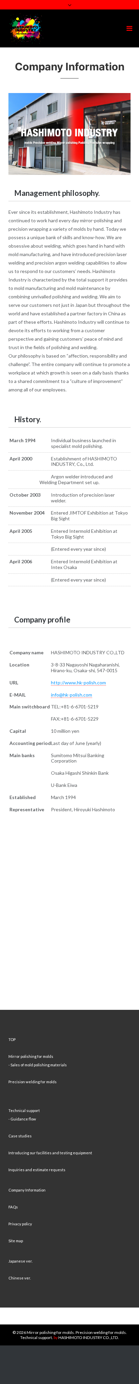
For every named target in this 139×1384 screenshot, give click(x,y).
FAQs (13, 1207)
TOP (12, 1039)
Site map (15, 1241)
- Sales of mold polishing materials (37, 1065)
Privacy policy (20, 1224)
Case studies (20, 1136)
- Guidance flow (22, 1119)
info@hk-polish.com (71, 695)
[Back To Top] (122, 1368)
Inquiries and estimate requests (36, 1169)
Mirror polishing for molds (30, 1056)
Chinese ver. (19, 1278)
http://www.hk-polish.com (78, 682)
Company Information (27, 1190)
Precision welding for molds (32, 1082)
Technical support (24, 1110)
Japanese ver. (20, 1261)
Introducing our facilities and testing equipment (50, 1153)
